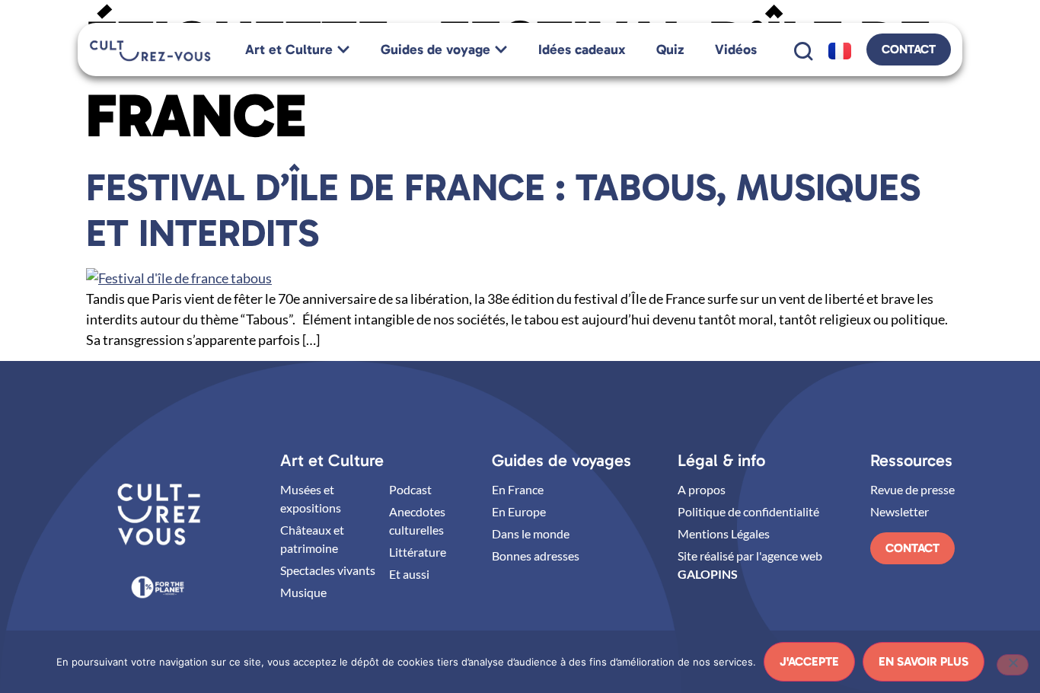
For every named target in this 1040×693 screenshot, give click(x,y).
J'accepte (809, 661)
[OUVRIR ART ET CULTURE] (343, 50)
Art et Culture (332, 460)
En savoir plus (923, 661)
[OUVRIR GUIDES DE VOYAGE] (501, 50)
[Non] (1013, 664)
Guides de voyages (561, 460)
